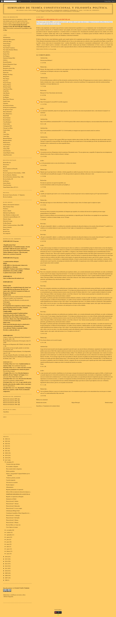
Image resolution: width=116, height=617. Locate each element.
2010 (6, 571)
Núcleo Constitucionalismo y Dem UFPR (13, 225)
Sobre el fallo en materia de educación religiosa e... (18, 492)
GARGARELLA (7, 265)
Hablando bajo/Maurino (9, 213)
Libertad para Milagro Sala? (13, 510)
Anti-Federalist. (7, 151)
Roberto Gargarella (8, 596)
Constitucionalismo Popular (10, 351)
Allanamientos (9, 487)
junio (8, 542)
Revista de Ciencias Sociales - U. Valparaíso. (14, 195)
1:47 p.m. (43, 187)
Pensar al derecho (7, 227)
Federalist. (5, 103)
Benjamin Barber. (7, 140)
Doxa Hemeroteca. (7, 113)
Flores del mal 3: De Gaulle (12, 518)
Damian (42, 67)
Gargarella (6, 250)
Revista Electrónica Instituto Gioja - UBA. (13, 177)
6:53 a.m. (43, 115)
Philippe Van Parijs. (8, 74)
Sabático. (5, 60)
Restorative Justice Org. (9, 68)
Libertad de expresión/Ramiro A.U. (11, 217)
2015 (6, 559)
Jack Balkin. (6, 95)
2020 (6, 453)
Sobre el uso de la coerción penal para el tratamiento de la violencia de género (17, 368)
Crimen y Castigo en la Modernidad (12, 337)
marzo (8, 549)
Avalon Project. (7, 144)
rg (40, 108)
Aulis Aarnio (6, 146)
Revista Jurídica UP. (8, 179)
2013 (6, 563)
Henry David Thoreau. (8, 99)
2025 (6, 441)
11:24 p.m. (43, 281)
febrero (8, 551)
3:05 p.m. (43, 395)
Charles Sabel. (6, 130)
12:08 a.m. (43, 333)
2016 (6, 556)
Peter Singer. (6, 78)
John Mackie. (6, 93)
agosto (8, 537)
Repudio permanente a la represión (14, 489)
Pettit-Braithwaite (7, 247)
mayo (8, 544)
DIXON (5, 263)
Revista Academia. (7, 197)
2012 (6, 566)
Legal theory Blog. (7, 89)
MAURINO (6, 269)
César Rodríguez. (7, 122)
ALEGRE (19, 272)
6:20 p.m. (43, 241)
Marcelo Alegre (7, 219)
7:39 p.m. (43, 73)
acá (57, 46)
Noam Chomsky (7, 82)
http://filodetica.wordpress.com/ (11, 215)
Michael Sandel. (7, 87)
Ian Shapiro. (6, 97)
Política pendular (10, 471)
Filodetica (5, 208)
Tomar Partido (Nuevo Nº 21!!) (10, 187)
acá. (19, 402)
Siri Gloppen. (6, 56)
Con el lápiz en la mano (12, 527)
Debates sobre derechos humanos (11, 204)
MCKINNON (6, 271)
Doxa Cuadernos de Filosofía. (10, 168)
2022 (6, 448)
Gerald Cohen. (6, 101)
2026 (6, 439)
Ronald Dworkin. (7, 62)
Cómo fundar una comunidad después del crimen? (16, 287)
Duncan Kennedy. (7, 111)
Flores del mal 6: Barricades (13, 506)
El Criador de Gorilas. (8, 105)
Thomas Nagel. (7, 45)
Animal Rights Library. (8, 153)
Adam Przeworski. (7, 155)
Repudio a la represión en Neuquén (14, 496)
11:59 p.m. (43, 307)
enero (8, 553)
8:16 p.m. (43, 95)
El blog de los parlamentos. (9, 107)
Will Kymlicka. (7, 37)
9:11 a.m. (43, 385)
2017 (6, 460)
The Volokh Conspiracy (9, 48)
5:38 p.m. (43, 219)
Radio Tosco (6, 229)
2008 (6, 575)
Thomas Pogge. (7, 43)
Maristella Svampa (7, 221)
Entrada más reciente (41, 402)
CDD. (4, 132)
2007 (6, 578)
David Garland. (7, 118)
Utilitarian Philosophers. (9, 39)
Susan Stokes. (6, 52)
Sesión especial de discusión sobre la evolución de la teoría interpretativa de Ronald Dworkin (16, 325)
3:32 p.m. (43, 62)
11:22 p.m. (43, 104)
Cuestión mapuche (10, 480)
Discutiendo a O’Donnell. (24, 388)
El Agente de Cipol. (8, 109)
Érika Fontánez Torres (8, 206)
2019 (6, 455)
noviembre (9, 530)
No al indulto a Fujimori (12, 466)
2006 (6, 580)
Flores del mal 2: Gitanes (12, 520)
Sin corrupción (6, 233)
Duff (7, 248)
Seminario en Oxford (11, 499)
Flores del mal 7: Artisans (12, 503)
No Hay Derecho (7, 223)
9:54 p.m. (43, 265)
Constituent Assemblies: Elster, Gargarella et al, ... (18, 513)
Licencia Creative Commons (22, 588)
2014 (6, 561)
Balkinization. (6, 142)
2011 (6, 568)
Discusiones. (6, 164)
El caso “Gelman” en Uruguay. (17, 375)
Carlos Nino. (6, 134)
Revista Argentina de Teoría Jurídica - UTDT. (14, 173)
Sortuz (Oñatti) (6, 183)
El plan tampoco (10, 485)
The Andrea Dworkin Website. (10, 50)
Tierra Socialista (7, 185)
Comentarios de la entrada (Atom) (51, 406)
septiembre (9, 535)
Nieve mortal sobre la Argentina (14, 469)
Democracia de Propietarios (10, 344)
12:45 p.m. (43, 156)
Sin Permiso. (6, 181)
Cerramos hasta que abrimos (13, 464)
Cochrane (15, 252)
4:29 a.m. (43, 342)
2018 (6, 458)
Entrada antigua (109, 402)
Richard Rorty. (6, 66)
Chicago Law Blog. (8, 128)
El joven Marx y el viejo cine (13, 525)
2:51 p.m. (43, 205)
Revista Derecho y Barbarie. (10, 175)
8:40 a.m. (43, 366)
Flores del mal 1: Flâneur (12, 522)
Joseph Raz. (6, 91)
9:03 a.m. (43, 124)
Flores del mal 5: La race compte (14, 508)
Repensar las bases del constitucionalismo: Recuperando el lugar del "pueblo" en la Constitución (17, 297)
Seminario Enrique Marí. (9, 58)
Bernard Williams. (7, 138)
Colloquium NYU (7, 126)
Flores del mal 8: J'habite (12, 501)
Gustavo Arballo (7, 211)
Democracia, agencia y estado (10, 389)
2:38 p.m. (43, 196)
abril (8, 546)
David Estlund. (7, 120)
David (41, 99)
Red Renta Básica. (7, 70)
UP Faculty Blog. (7, 41)
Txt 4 (20, 377)
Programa (16, 241)
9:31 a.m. (43, 145)
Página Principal (76, 402)
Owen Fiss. (5, 81)
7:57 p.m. (43, 86)
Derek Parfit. (6, 115)
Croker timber (6, 124)
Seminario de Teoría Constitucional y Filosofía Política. (58, 7)
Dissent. (5, 166)
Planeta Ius (6, 72)
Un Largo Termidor (8, 355)
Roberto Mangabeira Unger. (10, 64)
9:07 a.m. (43, 133)
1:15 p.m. (43, 176)
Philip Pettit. (6, 76)
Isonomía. (5, 171)
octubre (9, 532)
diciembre (9, 462)
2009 (6, 573)
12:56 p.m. (43, 165)
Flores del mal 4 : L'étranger (13, 515)
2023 (6, 446)
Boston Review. (7, 162)
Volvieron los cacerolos (12, 482)
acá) (12, 349)
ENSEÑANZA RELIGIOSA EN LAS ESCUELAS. (18, 494)
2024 (6, 443)
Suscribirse (6, 412)
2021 (6, 450)
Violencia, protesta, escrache (13, 478)
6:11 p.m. (43, 230)
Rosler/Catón (6, 231)
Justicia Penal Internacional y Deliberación (13, 356)
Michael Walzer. (7, 85)
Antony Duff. (6, 148)
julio (8, 539)
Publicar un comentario (42, 399)
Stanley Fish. (6, 54)
